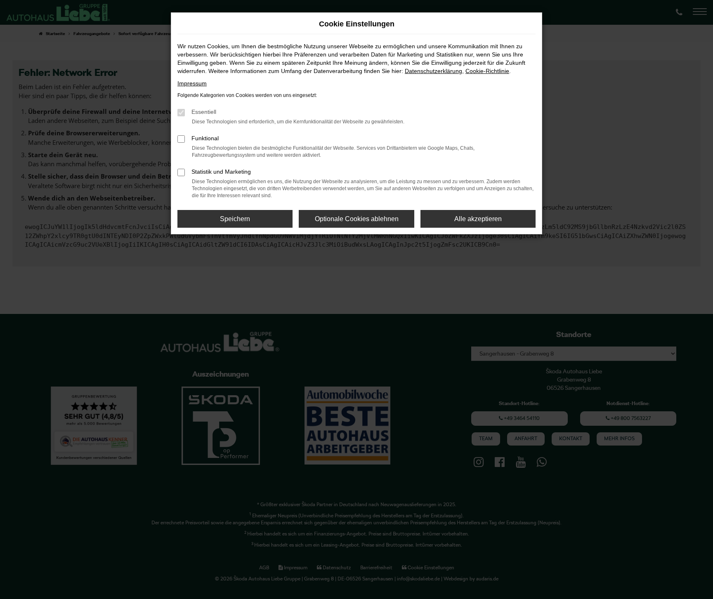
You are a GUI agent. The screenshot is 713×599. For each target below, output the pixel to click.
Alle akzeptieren (478, 218)
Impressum (192, 83)
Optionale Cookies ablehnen (357, 218)
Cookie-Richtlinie (487, 71)
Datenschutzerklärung (433, 71)
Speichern (235, 218)
